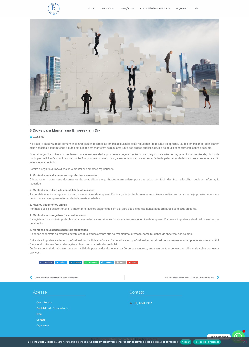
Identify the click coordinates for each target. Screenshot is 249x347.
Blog (196, 8)
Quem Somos (108, 8)
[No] (243, 341)
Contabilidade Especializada (155, 8)
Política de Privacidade (207, 341)
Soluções (126, 8)
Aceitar (186, 341)
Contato (41, 319)
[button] (46, 262)
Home (91, 8)
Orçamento (182, 8)
